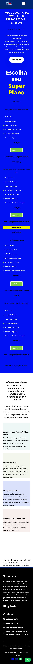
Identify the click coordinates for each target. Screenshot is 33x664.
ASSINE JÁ (16, 59)
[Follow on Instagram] (16, 659)
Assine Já (16, 150)
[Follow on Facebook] (12, 659)
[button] (28, 660)
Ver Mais (11, 563)
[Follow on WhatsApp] (20, 659)
